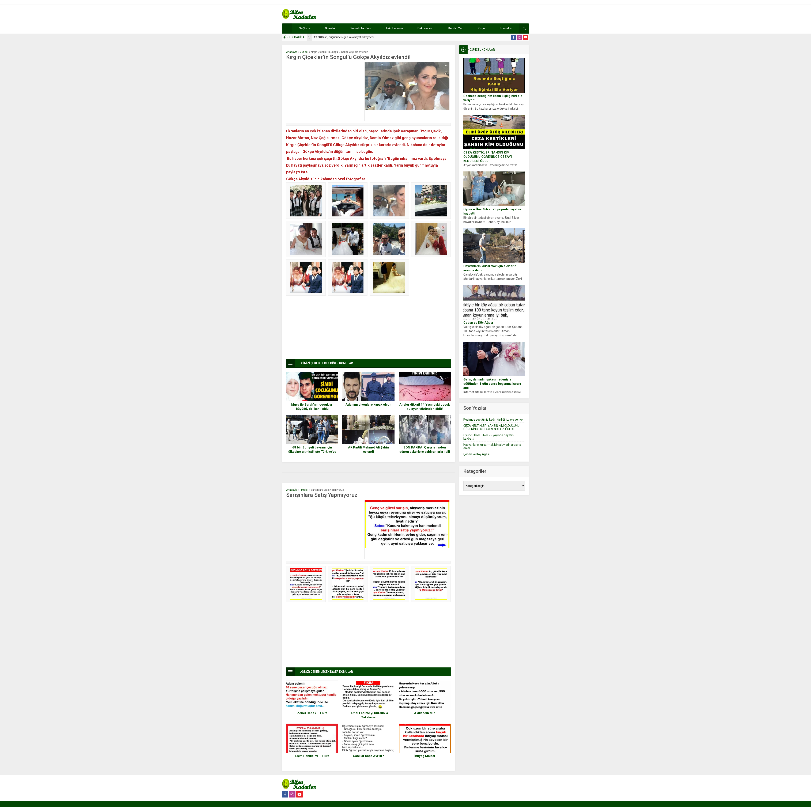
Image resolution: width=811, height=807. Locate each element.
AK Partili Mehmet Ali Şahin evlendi (368, 450)
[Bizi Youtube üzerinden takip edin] (525, 37)
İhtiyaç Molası (424, 756)
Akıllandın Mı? (424, 713)
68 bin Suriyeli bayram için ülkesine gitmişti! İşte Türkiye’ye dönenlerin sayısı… (312, 452)
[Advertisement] (324, 91)
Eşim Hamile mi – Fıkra (312, 756)
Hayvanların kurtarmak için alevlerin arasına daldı (489, 268)
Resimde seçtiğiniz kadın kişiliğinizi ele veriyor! (492, 98)
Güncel (304, 51)
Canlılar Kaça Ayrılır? (368, 756)
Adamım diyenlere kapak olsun (368, 404)
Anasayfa (291, 51)
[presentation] (309, 36)
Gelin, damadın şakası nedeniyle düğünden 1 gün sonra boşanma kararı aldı (492, 384)
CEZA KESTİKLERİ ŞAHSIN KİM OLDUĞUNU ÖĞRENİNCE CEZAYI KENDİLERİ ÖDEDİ (487, 157)
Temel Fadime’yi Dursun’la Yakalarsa (368, 715)
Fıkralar (304, 489)
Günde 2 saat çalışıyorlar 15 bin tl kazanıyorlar (345, 37)
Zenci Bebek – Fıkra (312, 713)
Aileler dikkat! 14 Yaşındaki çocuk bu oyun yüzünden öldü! (424, 407)
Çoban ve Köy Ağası (478, 323)
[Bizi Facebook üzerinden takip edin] (513, 37)
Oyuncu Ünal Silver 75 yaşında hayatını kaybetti (492, 211)
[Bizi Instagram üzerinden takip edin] (519, 37)
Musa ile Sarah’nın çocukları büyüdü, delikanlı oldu (312, 407)
